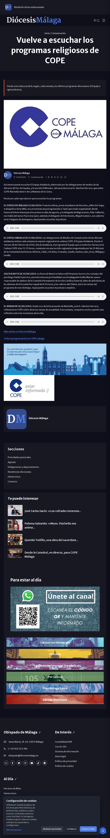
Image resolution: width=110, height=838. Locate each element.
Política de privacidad (66, 761)
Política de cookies (64, 766)
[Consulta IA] (102, 830)
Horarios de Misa (12, 788)
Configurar (71, 829)
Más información (13, 830)
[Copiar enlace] (65, 177)
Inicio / (47, 33)
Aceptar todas (88, 829)
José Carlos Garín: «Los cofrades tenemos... (53, 511)
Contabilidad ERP (63, 741)
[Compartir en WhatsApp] (49, 177)
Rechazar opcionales (52, 829)
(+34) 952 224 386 (17, 748)
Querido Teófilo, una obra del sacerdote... (51, 540)
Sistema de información (67, 751)
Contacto (12, 481)
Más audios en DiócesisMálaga (20, 331)
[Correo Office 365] (6, 763)
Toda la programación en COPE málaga (24, 338)
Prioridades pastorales (19, 457)
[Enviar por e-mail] (58, 177)
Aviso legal (60, 756)
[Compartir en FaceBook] (52, 177)
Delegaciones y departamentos (23, 467)
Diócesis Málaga (22, 173)
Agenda (12, 462)
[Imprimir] (62, 177)
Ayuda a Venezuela (23, 7)
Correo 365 (60, 746)
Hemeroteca (14, 476)
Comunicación (59, 33)
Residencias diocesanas (19, 471)
